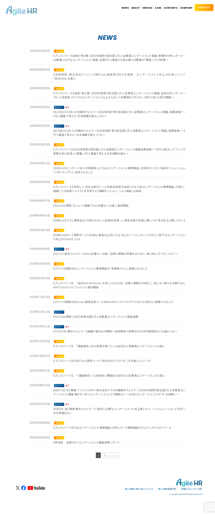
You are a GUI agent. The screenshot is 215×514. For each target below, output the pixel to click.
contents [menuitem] (171, 7)
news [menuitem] (125, 7)
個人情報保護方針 (167, 488)
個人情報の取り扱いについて (139, 488)
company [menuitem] (186, 7)
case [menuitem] (158, 7)
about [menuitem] (135, 7)
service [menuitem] (147, 7)
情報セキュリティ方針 (191, 488)
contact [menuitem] (204, 7)
